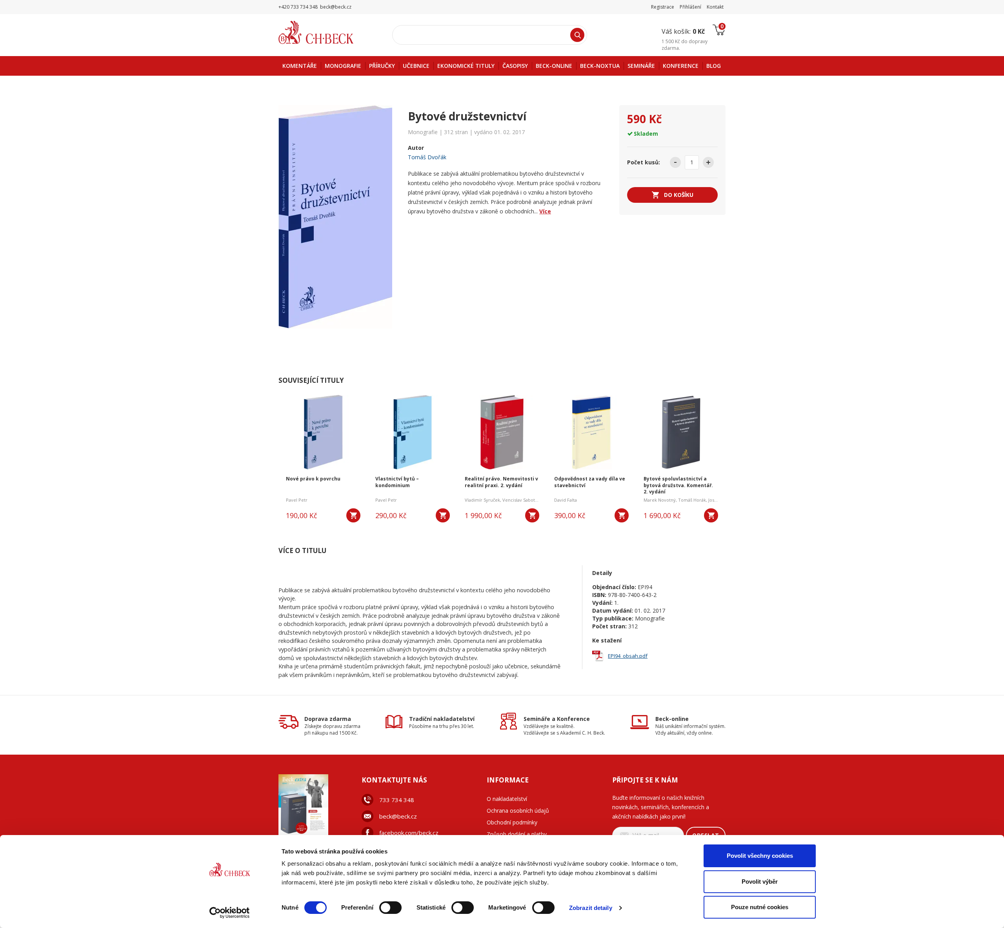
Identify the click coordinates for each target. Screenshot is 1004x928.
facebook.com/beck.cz (408, 833)
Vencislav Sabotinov (523, 500)
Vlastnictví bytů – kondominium (397, 482)
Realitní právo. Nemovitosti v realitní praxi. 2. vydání (501, 482)
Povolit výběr (760, 881)
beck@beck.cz (398, 816)
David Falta (565, 500)
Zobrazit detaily (590, 907)
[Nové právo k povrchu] (323, 432)
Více (545, 211)
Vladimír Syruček (482, 500)
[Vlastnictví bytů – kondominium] (412, 432)
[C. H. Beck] (326, 32)
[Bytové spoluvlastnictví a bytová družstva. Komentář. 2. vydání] (681, 432)
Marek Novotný (660, 500)
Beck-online (672, 718)
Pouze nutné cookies (759, 907)
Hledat (577, 35)
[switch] (390, 907)
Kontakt (715, 7)
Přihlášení (690, 7)
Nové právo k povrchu (313, 479)
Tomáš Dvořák (427, 157)
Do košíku (678, 194)
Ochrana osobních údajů (518, 810)
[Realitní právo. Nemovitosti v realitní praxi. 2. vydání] (502, 432)
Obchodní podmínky (512, 822)
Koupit (353, 515)
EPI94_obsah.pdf (628, 655)
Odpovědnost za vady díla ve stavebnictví (589, 482)
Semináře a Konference (557, 718)
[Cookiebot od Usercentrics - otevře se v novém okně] (229, 913)
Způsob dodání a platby (517, 834)
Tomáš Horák (692, 500)
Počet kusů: (643, 162)
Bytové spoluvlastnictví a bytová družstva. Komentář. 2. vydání (678, 485)
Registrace (662, 7)
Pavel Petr (296, 500)
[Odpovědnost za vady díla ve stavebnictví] (591, 432)
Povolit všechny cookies (760, 855)
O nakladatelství (507, 798)
